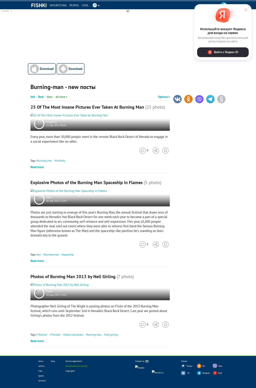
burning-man (45, 160)
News (40, 361)
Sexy (53, 361)
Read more (37, 167)
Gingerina (51, 122)
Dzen (220, 373)
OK (203, 366)
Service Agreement (73, 361)
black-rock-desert (74, 334)
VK (188, 373)
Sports (41, 375)
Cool (85, 5)
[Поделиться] (156, 151)
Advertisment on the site (76, 366)
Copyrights (70, 371)
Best (41, 97)
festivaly (60, 160)
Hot (32, 97)
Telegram (206, 373)
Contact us (140, 361)
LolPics (41, 366)
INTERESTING (58, 5)
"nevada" (56, 334)
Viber (220, 366)
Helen (49, 197)
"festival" (42, 334)
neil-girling (112, 334)
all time (60, 97)
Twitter (189, 366)
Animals (42, 380)
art (39, 254)
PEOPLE (74, 5)
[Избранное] (165, 151)
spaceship (68, 254)
